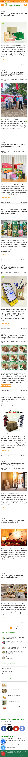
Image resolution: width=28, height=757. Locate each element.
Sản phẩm (10, 751)
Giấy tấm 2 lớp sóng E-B (8, 668)
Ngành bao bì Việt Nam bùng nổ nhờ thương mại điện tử (12, 521)
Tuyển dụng (18, 752)
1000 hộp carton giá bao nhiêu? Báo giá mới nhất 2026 (15, 638)
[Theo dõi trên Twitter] (22, 1)
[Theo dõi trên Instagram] (20, 1)
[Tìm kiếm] (25, 5)
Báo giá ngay (10, 752)
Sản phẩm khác (6, 673)
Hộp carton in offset (7, 671)
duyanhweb (19, 580)
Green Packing (16, 19)
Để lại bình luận (23, 64)
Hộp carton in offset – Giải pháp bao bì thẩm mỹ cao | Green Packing (12, 146)
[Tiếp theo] (17, 627)
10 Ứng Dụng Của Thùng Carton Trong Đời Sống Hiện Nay (12, 464)
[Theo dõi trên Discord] (22, 728)
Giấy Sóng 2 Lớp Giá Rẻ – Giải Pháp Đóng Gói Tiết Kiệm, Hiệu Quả (14, 337)
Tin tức (3, 11)
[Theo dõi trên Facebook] (18, 1)
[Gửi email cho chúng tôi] (24, 1)
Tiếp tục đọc (6, 59)
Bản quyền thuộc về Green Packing (14, 755)
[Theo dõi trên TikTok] (10, 728)
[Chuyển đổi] (25, 669)
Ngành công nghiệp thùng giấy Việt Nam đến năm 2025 (12, 576)
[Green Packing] (14, 5)
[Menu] (2, 5)
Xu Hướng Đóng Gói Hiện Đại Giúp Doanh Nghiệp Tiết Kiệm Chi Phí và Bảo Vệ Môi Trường (14, 211)
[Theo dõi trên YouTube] (16, 728)
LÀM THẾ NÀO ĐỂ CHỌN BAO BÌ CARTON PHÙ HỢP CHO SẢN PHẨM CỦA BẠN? (13, 399)
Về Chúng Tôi (17, 751)
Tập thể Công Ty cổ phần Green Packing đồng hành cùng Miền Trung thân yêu (12, 74)
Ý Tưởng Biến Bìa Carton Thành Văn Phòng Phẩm (12, 268)
